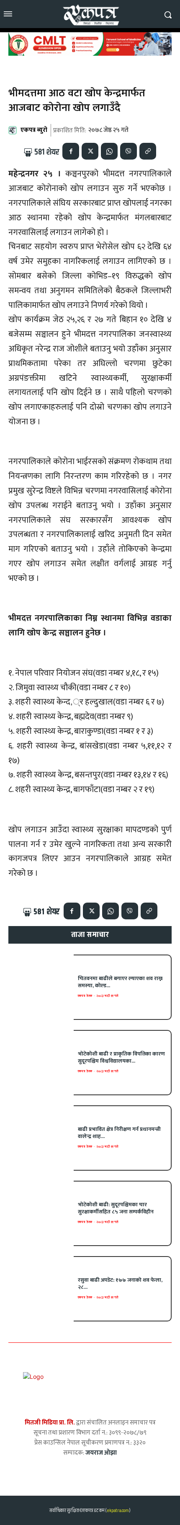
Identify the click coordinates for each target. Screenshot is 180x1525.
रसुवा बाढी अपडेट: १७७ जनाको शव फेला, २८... (120, 1283)
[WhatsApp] (109, 151)
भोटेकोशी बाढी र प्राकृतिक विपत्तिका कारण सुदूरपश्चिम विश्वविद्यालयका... (121, 1057)
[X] (90, 151)
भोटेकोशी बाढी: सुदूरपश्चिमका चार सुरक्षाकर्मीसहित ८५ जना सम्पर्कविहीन (116, 1208)
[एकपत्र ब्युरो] (13, 130)
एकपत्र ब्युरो (34, 130)
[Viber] (128, 151)
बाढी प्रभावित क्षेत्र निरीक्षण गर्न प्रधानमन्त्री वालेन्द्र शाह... (119, 1133)
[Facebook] (70, 151)
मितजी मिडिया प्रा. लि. (50, 1422)
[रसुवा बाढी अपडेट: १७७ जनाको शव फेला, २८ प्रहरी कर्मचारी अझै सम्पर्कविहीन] (41, 1288)
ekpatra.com (117, 1510)
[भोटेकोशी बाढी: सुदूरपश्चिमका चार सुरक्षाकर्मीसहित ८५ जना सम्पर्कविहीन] (41, 1213)
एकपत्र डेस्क (85, 996)
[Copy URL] (147, 151)
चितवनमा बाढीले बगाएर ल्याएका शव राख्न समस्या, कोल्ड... (120, 982)
